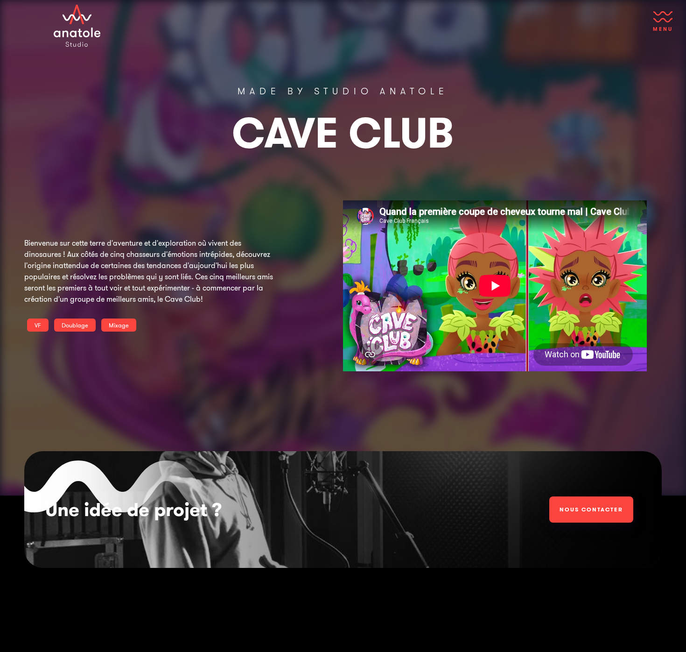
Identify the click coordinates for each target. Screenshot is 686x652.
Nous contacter (591, 509)
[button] (662, 25)
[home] (77, 26)
